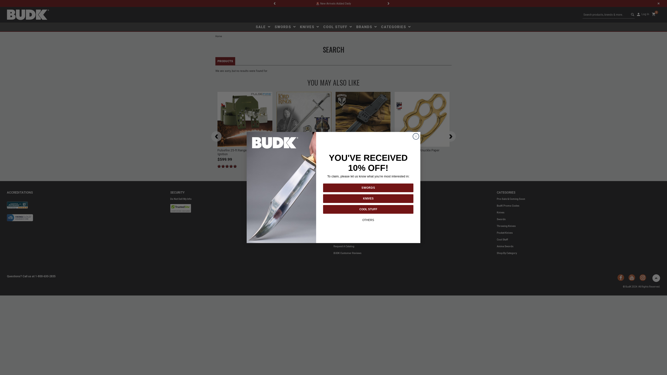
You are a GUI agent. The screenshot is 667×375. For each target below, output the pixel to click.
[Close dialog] (416, 136)
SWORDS (368, 187)
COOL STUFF (368, 209)
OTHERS (368, 220)
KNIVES (368, 198)
